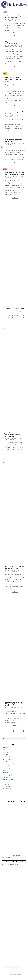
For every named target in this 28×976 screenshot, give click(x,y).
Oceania (5, 783)
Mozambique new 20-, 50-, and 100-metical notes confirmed (14, 567)
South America (14, 176)
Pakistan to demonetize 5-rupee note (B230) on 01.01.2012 (13, 17)
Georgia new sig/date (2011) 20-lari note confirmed (14, 309)
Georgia (18, 311)
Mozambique (7, 571)
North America (6, 779)
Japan (6, 439)
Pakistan (7, 20)
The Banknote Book (7, 790)
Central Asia (6, 759)
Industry (7, 46)
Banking (12, 19)
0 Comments (13, 20)
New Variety (6, 777)
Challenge (5, 761)
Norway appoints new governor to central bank (14, 113)
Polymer (16, 570)
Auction (4, 751)
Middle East (6, 772)
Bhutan (17, 84)
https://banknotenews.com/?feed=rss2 (14, 801)
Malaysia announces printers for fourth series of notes (13, 43)
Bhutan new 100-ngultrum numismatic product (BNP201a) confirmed (13, 79)
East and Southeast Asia (16, 45)
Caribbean (5, 756)
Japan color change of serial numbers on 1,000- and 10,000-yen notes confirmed (14, 434)
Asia (4, 749)
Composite (5, 765)
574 (22, 730)
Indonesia (7, 708)
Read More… (14, 35)
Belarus (22, 143)
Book (4, 754)
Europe (16, 115)
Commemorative (7, 763)
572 (15, 730)
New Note (13, 83)
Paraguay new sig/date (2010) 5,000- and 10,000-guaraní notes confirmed (15, 173)
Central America (6, 758)
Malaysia (12, 46)
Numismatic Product (8, 781)
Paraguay (21, 176)
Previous (5, 730)
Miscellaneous (6, 774)
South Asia (17, 19)
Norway (22, 115)
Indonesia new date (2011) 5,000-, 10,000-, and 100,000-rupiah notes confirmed (14, 704)
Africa (12, 570)
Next (10, 733)
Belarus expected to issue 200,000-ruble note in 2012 (14, 140)
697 (6, 733)
